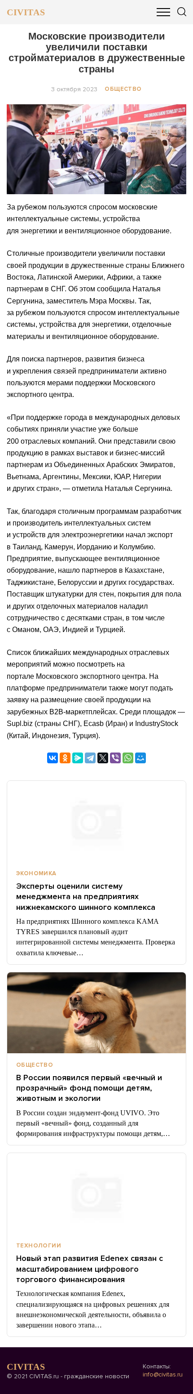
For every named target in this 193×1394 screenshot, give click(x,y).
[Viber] (115, 758)
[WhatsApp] (128, 758)
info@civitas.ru (163, 1374)
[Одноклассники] (65, 758)
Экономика (36, 873)
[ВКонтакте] (52, 758)
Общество (123, 89)
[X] (102, 758)
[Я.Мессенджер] (77, 758)
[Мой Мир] (140, 758)
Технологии (38, 1245)
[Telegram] (90, 758)
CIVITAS (26, 12)
